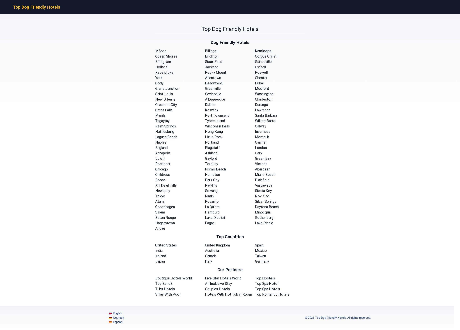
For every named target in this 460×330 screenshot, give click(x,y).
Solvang (211, 191)
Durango (261, 105)
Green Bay (263, 158)
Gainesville (263, 62)
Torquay (211, 164)
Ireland (160, 256)
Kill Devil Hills (166, 185)
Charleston (263, 99)
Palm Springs (165, 126)
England (161, 148)
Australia (212, 250)
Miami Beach (265, 174)
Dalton (210, 105)
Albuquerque (215, 99)
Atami (160, 201)
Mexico (261, 250)
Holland (161, 67)
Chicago (161, 169)
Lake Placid (264, 223)
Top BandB (164, 283)
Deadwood (213, 83)
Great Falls (163, 110)
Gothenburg (264, 217)
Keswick (211, 110)
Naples (160, 142)
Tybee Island (215, 121)
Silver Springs (265, 201)
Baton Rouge (165, 217)
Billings (210, 51)
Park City (212, 180)
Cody (159, 83)
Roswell (261, 72)
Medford (262, 88)
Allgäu (160, 228)
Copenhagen (165, 207)
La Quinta (212, 207)
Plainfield (262, 180)
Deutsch (118, 317)
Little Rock (214, 137)
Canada (211, 256)
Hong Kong (214, 131)
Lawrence (262, 110)
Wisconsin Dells (217, 126)
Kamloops (263, 51)
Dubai (259, 83)
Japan (160, 261)
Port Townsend (217, 115)
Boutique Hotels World (173, 278)
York (158, 78)
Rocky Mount (215, 72)
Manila (160, 115)
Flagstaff (212, 148)
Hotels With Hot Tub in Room (228, 294)
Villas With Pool (167, 294)
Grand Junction (167, 88)
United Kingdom (217, 245)
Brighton (211, 56)
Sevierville (213, 94)
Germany (262, 261)
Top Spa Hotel (266, 283)
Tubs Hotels (165, 289)
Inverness (262, 131)
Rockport (162, 164)
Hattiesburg (164, 131)
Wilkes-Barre (265, 121)
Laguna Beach (166, 137)
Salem (160, 212)
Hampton (212, 174)
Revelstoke (164, 72)
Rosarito (212, 201)
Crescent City (166, 105)
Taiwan (260, 256)
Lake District (215, 217)
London (261, 148)
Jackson (211, 67)
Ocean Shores (166, 56)
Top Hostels (265, 278)
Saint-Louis (164, 94)
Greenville (213, 88)
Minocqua (263, 212)
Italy (208, 261)
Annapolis (163, 153)
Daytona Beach (267, 207)
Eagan (210, 223)
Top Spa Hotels (267, 289)
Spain (259, 245)
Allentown (213, 78)
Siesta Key (263, 191)
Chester (261, 78)
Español (118, 322)
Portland (212, 142)
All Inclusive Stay (218, 283)
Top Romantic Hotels (272, 294)
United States (166, 245)
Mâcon (160, 51)
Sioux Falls (213, 62)
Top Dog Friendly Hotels (36, 7)
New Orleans (165, 99)
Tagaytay (162, 121)
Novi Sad (262, 196)
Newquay (162, 191)
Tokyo (160, 196)
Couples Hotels (217, 289)
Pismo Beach (215, 169)
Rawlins (211, 185)
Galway (260, 126)
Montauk (262, 137)
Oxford (260, 67)
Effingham (163, 62)
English (117, 313)
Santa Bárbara (266, 115)
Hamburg (212, 212)
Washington (264, 94)
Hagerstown (165, 223)
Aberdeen (262, 169)
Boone (160, 180)
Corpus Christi (266, 56)
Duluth (160, 158)
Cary (258, 153)
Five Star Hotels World (223, 278)
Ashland (211, 153)
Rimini (209, 196)
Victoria (261, 164)
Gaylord (211, 158)
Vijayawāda (263, 185)
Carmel (260, 142)
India (159, 250)
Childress (162, 174)
